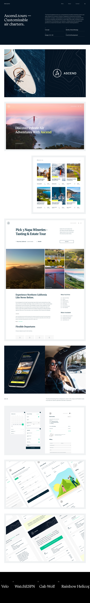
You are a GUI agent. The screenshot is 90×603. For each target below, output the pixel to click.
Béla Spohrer (7, 3)
